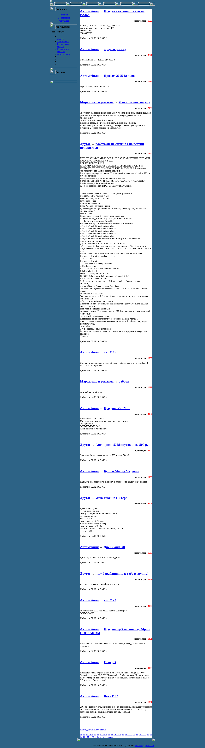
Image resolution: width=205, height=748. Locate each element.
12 (81, 737)
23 (123, 734)
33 (95, 734)
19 (137, 734)
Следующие (100, 729)
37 (84, 734)
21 (128, 734)
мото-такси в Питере (111, 498)
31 (101, 734)
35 (89, 734)
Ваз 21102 (111, 696)
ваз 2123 (110, 600)
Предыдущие (86, 729)
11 (84, 737)
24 (120, 734)
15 (145, 734)
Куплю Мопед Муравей (121, 471)
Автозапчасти (63, 54)
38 (81, 734)
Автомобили (63, 41)
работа (124, 381)
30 (103, 734)
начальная (108, 737)
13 (151, 734)
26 (115, 734)
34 (92, 734)
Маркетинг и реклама (63, 50)
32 (98, 734)
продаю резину (115, 49)
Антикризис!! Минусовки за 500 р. (122, 444)
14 (148, 734)
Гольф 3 (110, 662)
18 (140, 734)
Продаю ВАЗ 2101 (117, 408)
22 (126, 734)
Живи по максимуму (134, 102)
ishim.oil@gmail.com (144, 745)
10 (86, 737)
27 (112, 734)
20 (134, 734)
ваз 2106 (110, 352)
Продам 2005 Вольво (119, 75)
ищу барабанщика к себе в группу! (122, 573)
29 (106, 734)
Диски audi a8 (114, 547)
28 (109, 734)
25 (117, 734)
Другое (60, 39)
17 (142, 734)
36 (87, 734)
